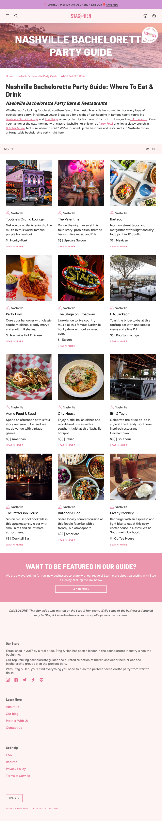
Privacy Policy (16, 769)
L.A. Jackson (138, 119)
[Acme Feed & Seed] (29, 377)
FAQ (9, 755)
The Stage (51, 119)
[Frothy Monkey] (133, 477)
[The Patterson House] (29, 477)
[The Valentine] (81, 183)
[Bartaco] (133, 183)
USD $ (12, 798)
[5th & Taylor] (133, 377)
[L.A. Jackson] (133, 278)
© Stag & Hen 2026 (17, 808)
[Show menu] (9, 16)
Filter (6, 149)
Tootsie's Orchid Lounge (22, 119)
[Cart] (154, 16)
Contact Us (14, 727)
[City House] (81, 377)
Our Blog (12, 714)
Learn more (81, 589)
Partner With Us (17, 721)
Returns (11, 762)
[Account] (145, 16)
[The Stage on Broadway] (81, 278)
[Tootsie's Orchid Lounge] (29, 183)
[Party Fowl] (29, 278)
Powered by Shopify (46, 808)
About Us (12, 707)
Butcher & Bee (15, 128)
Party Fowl (106, 123)
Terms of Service (18, 776)
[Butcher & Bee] (81, 477)
